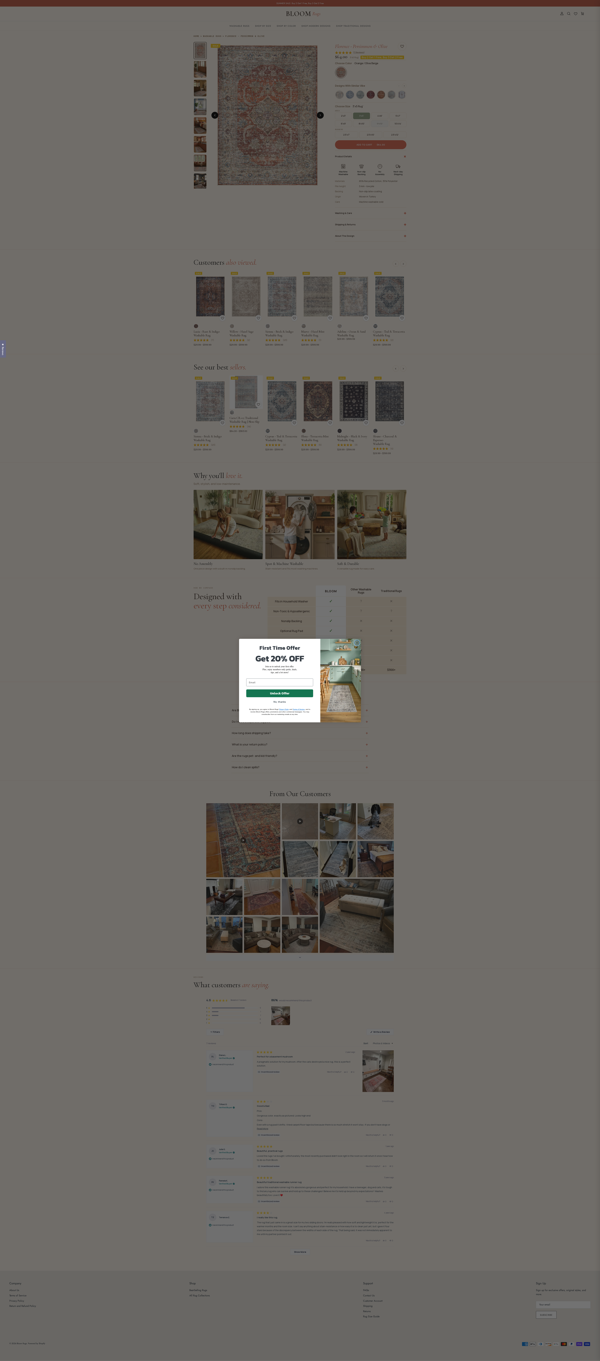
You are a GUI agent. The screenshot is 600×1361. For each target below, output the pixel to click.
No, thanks (279, 702)
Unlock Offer (280, 693)
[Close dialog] (357, 643)
